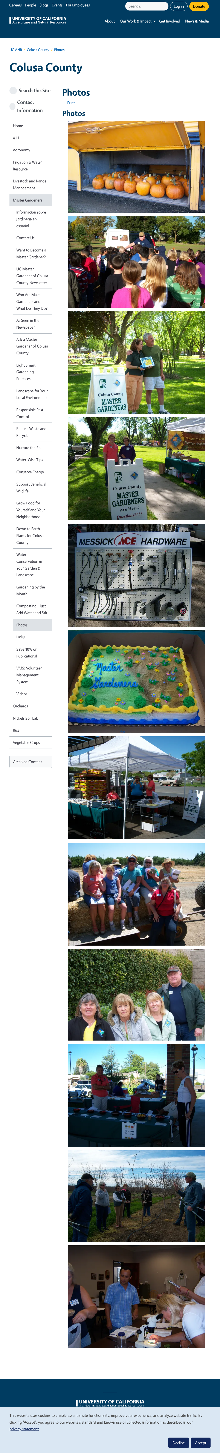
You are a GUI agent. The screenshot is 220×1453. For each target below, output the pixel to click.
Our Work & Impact (135, 21)
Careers (15, 5)
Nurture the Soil (29, 447)
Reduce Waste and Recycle (31, 432)
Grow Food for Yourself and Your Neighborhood (30, 509)
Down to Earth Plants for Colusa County (30, 535)
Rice (16, 730)
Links (20, 636)
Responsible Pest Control (29, 413)
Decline (179, 1442)
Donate (199, 6)
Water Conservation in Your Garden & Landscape (29, 564)
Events (57, 5)
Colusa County (38, 49)
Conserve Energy (30, 471)
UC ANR (15, 49)
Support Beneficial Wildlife (31, 487)
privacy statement (24, 1428)
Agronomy (21, 149)
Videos (21, 693)
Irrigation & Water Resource (27, 165)
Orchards (20, 705)
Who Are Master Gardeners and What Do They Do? (31, 301)
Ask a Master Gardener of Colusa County (32, 346)
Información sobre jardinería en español (31, 218)
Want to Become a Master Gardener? (31, 253)
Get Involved (169, 21)
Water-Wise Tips (29, 459)
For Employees (78, 5)
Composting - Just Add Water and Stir (31, 609)
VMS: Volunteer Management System (29, 674)
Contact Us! (25, 237)
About (110, 21)
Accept (200, 1442)
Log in (179, 6)
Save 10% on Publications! (26, 653)
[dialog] (110, 1429)
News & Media (197, 21)
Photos (22, 624)
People (30, 5)
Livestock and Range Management (29, 184)
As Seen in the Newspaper (27, 324)
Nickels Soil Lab (25, 718)
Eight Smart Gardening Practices (25, 371)
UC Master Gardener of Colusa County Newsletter (32, 275)
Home (18, 125)
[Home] (37, 21)
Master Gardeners (27, 200)
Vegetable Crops (26, 742)
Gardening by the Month (30, 590)
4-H (16, 137)
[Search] (165, 6)
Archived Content (27, 761)
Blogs (44, 5)
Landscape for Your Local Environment (32, 394)
